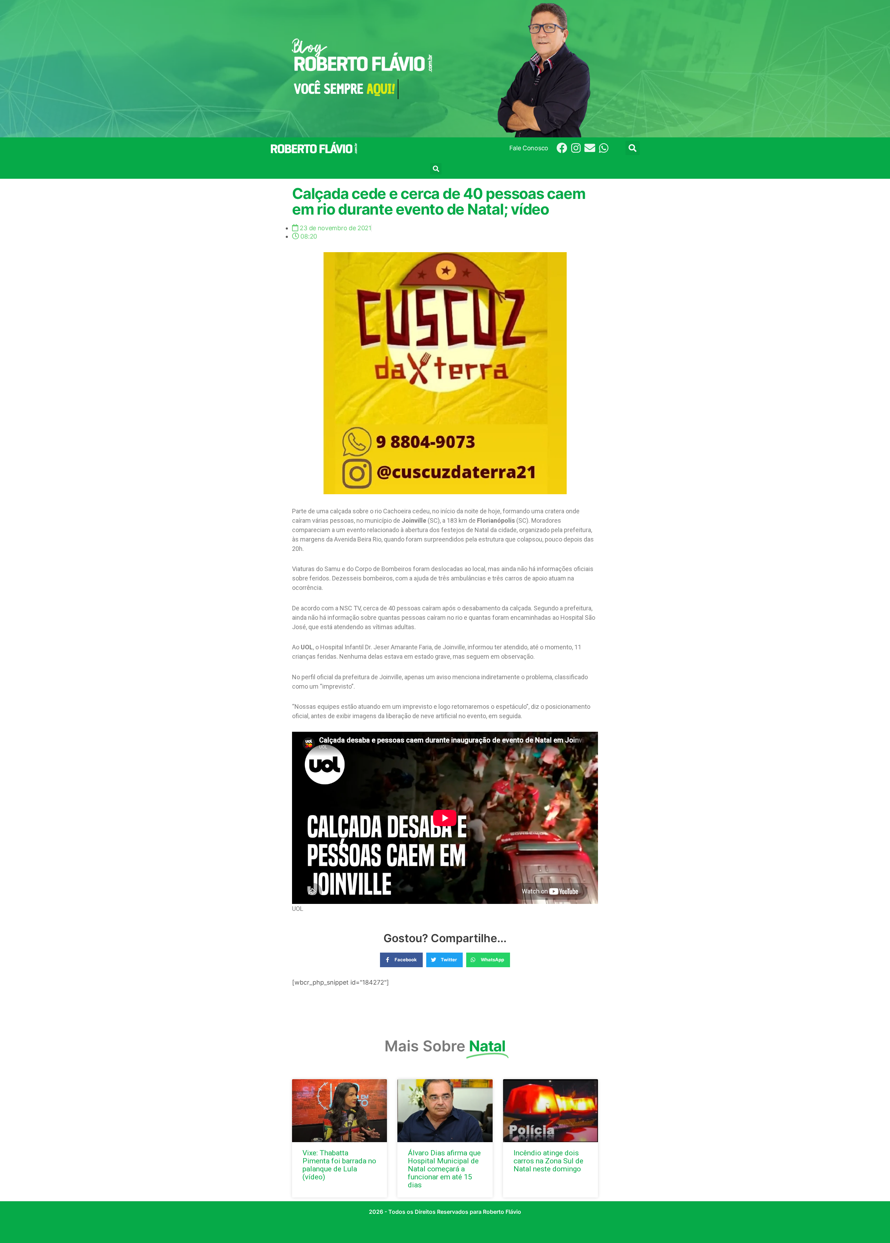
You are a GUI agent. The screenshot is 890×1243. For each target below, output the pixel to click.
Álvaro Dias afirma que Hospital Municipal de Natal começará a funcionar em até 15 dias (444, 1169)
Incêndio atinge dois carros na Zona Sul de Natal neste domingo (548, 1161)
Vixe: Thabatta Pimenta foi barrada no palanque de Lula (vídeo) (339, 1165)
